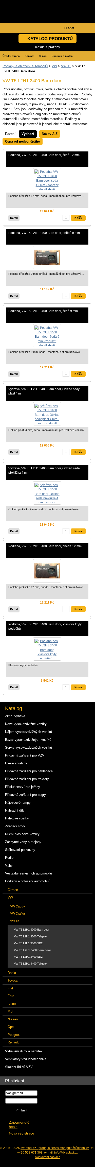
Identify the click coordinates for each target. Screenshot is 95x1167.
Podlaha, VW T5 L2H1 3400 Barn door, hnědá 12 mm (45, 546)
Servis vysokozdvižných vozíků (28, 747)
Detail (14, 217)
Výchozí (28, 134)
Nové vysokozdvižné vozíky (26, 724)
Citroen (13, 890)
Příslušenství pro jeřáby (22, 787)
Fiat (10, 988)
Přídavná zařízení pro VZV (24, 755)
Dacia (12, 973)
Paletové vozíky (17, 818)
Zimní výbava (15, 716)
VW (54, 66)
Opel (11, 1027)
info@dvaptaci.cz (66, 1152)
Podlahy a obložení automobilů (25, 66)
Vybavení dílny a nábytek (24, 1051)
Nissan (13, 1019)
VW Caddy (17, 906)
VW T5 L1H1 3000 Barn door (31, 929)
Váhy (9, 865)
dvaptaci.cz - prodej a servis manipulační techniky (55, 1148)
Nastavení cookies (47, 1157)
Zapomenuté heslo (19, 1124)
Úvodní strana (11, 56)
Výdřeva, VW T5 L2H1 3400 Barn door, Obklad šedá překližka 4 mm (44, 470)
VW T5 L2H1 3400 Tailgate (30, 963)
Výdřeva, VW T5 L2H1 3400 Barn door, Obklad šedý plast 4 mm (44, 391)
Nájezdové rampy (18, 802)
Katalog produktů (50, 38)
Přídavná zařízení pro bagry (25, 795)
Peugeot (14, 1035)
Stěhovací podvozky (20, 850)
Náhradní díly (15, 810)
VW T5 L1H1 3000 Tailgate (30, 936)
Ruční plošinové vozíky (22, 834)
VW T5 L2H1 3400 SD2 (28, 956)
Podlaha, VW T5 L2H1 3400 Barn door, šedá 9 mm (43, 311)
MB (10, 1011)
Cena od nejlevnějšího (22, 141)
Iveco (12, 1004)
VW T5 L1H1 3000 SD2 (28, 943)
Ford (11, 996)
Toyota (12, 980)
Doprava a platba (62, 56)
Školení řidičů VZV (19, 1067)
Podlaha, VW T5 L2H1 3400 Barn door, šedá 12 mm (44, 155)
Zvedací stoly (15, 826)
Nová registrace (21, 1133)
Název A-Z (50, 134)
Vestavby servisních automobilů (28, 873)
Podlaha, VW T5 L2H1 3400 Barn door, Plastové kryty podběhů (45, 626)
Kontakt (29, 56)
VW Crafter (17, 913)
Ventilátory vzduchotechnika (25, 1059)
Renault (13, 1042)
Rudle (9, 858)
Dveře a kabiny (16, 763)
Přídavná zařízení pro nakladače (29, 771)
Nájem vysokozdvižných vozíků (28, 732)
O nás (43, 56)
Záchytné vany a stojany (23, 842)
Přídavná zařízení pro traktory (27, 779)
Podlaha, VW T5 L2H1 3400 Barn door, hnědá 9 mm (44, 232)
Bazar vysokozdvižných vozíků (28, 740)
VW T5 (66, 66)
